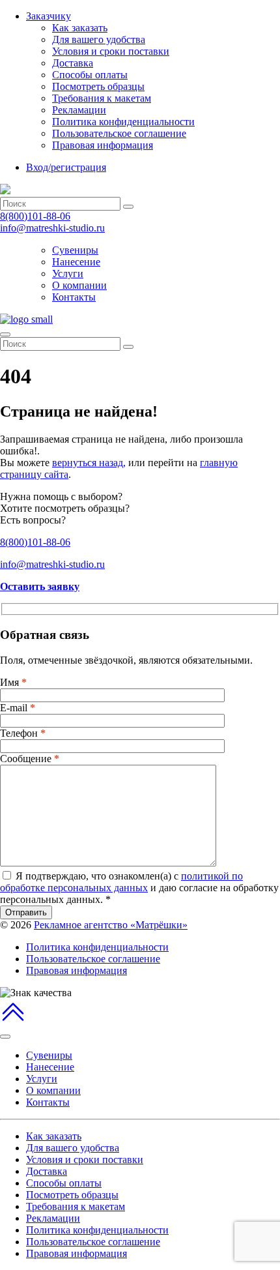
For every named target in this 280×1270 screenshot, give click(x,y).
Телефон (23, 733)
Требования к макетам (101, 98)
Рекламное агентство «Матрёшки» (111, 924)
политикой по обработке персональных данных (121, 881)
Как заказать (79, 27)
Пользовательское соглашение (119, 133)
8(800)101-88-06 (35, 216)
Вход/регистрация (66, 167)
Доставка (72, 62)
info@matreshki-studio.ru (52, 227)
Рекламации (79, 109)
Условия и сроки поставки (110, 51)
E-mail (17, 707)
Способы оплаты (90, 74)
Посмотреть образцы (98, 86)
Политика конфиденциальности (123, 121)
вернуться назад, (89, 462)
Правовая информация (102, 145)
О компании (79, 285)
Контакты (74, 297)
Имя (13, 682)
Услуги (67, 273)
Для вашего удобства (98, 39)
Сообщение (29, 758)
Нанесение (76, 261)
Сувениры (75, 250)
